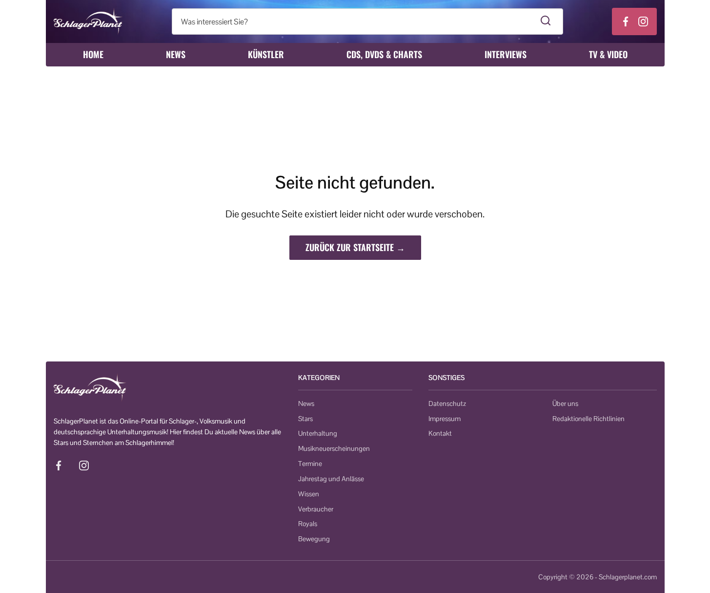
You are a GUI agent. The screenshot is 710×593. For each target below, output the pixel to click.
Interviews (506, 54)
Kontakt (440, 433)
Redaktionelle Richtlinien (588, 418)
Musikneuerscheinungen (334, 448)
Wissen (308, 493)
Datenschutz (447, 403)
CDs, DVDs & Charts (384, 54)
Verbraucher (315, 509)
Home (93, 54)
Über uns (565, 403)
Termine (310, 463)
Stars (305, 418)
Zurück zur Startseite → (355, 247)
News (175, 54)
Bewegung (314, 538)
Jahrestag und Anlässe (331, 478)
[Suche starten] (546, 21)
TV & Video (608, 54)
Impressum (444, 418)
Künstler (266, 54)
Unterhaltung (317, 433)
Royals (307, 523)
